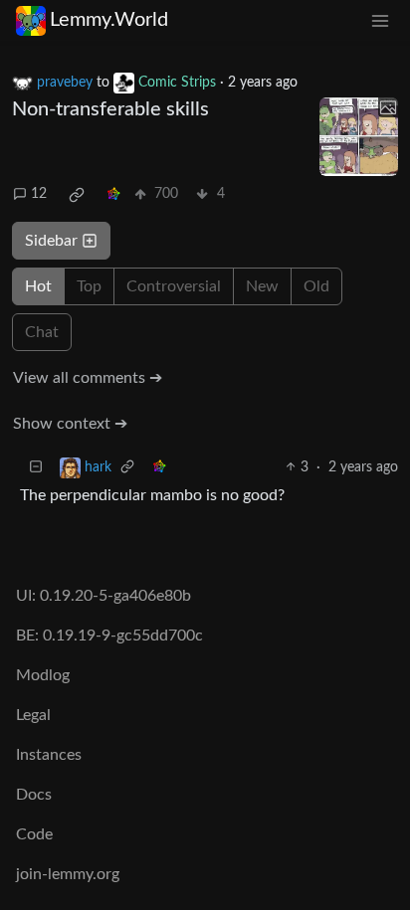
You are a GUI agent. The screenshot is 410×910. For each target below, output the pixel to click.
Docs (34, 795)
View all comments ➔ (87, 378)
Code (34, 834)
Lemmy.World (109, 20)
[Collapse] (36, 468)
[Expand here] (358, 136)
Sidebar (51, 241)
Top (89, 286)
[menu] (380, 20)
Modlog (43, 675)
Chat (42, 332)
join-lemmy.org (67, 874)
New (262, 286)
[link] (77, 195)
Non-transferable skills (110, 109)
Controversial (173, 286)
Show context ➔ (70, 424)
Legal (33, 715)
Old (316, 286)
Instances (49, 755)
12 (39, 194)
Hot (38, 286)
